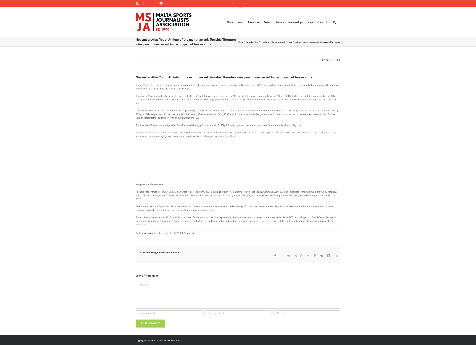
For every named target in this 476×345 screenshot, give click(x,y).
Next (335, 60)
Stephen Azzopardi (147, 233)
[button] (334, 22)
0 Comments (188, 233)
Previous (325, 60)
